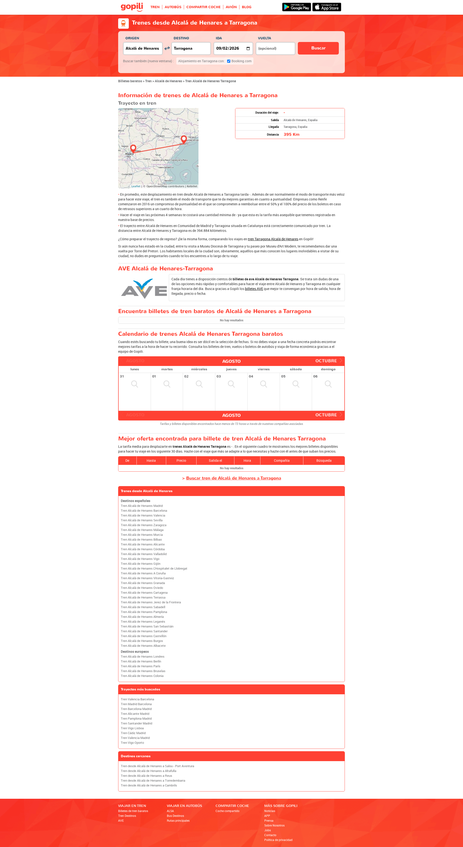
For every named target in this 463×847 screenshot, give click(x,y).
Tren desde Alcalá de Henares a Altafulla (148, 771)
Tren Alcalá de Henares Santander (144, 631)
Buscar (318, 48)
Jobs (267, 830)
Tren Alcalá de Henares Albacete (143, 646)
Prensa (268, 820)
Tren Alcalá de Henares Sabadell (143, 607)
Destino (181, 38)
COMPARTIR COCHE (203, 7)
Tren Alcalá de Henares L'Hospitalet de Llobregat (154, 568)
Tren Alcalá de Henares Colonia (142, 676)
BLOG (247, 7)
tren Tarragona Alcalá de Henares (273, 239)
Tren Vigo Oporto (132, 743)
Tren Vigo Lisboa (132, 728)
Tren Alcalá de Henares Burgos (142, 641)
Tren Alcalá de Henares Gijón (140, 564)
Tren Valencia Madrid (135, 738)
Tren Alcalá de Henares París (140, 666)
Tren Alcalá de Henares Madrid (142, 506)
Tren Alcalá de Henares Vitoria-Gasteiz (147, 578)
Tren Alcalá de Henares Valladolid (144, 554)
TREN (155, 7)
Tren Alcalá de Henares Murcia (142, 535)
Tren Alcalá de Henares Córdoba (143, 549)
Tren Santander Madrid (136, 723)
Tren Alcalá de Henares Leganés (143, 622)
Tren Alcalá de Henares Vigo (140, 559)
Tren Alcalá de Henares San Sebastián (147, 626)
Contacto (270, 835)
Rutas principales (178, 820)
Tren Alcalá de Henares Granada (143, 583)
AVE (121, 820)
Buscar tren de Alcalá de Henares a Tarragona (233, 478)
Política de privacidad (278, 840)
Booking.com (215, 61)
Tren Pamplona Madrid (136, 718)
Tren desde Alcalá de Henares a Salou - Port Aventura (157, 766)
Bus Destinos (175, 816)
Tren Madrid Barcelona (136, 704)
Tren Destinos (127, 816)
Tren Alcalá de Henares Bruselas (143, 671)
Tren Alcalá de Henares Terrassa (143, 597)
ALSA (170, 811)
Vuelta (264, 38)
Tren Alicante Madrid (135, 714)
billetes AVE (254, 288)
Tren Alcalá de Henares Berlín (141, 661)
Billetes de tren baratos (133, 811)
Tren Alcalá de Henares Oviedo (142, 588)
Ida (219, 38)
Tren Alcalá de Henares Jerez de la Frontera (151, 602)
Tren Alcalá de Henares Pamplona (144, 612)
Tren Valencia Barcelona (137, 699)
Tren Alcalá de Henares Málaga (142, 530)
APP (267, 816)
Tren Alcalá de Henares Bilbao (141, 539)
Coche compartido (227, 811)
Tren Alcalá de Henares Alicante (143, 544)
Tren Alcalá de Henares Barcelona (144, 511)
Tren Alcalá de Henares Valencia (143, 515)
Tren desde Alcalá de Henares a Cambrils (149, 785)
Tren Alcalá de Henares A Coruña (143, 573)
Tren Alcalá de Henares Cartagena (144, 593)
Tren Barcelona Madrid (136, 709)
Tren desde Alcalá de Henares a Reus (146, 776)
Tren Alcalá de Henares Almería (142, 617)
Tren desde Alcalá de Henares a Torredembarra (153, 780)
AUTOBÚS (173, 7)
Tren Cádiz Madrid (133, 733)
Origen (132, 38)
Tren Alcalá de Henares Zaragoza (143, 525)
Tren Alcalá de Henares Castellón (143, 636)
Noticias (269, 811)
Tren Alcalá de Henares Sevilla (142, 520)
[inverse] (167, 48)
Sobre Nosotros (274, 825)
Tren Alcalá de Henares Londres (142, 656)
